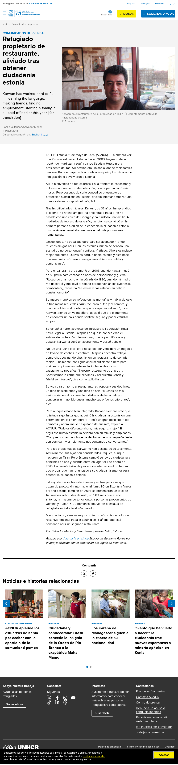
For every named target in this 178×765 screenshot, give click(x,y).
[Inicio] (20, 13)
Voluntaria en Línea (75, 538)
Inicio (5, 24)
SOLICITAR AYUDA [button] (160, 13)
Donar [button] (128, 13)
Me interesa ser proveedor (154, 727)
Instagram (65, 698)
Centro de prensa (148, 702)
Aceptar (164, 755)
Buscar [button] (103, 15)
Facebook (57, 698)
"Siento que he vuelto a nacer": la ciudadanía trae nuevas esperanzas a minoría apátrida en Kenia (153, 640)
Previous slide (6, 603)
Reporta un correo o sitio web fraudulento (152, 719)
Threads (65, 702)
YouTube (73, 698)
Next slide (171, 603)
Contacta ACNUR (147, 697)
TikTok (49, 702)
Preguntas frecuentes (150, 691)
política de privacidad (94, 756)
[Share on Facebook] (93, 573)
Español (159, 3)
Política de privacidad (109, 746)
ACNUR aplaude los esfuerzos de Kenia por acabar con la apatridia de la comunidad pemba (22, 637)
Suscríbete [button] (102, 713)
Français (145, 3)
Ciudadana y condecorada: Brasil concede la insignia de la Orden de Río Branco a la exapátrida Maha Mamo (65, 642)
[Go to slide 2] (91, 668)
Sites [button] (110, 15)
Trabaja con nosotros (150, 732)
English (131, 3)
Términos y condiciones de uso (143, 746)
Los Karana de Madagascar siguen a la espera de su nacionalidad (110, 635)
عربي (172, 3)
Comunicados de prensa (25, 24)
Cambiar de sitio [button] (38, 3)
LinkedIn (57, 702)
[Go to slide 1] (88, 668)
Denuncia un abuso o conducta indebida (150, 710)
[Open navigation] (4, 13)
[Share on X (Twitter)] (84, 573)
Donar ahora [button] (14, 704)
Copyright (170, 746)
